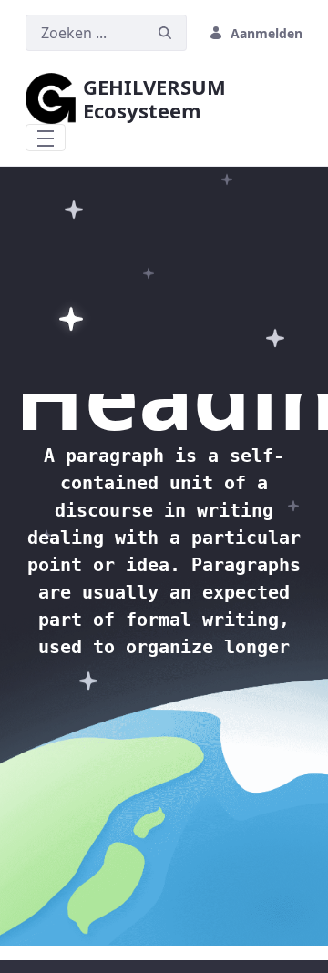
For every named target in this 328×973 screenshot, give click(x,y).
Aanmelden (266, 33)
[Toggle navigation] (46, 137)
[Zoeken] (165, 33)
